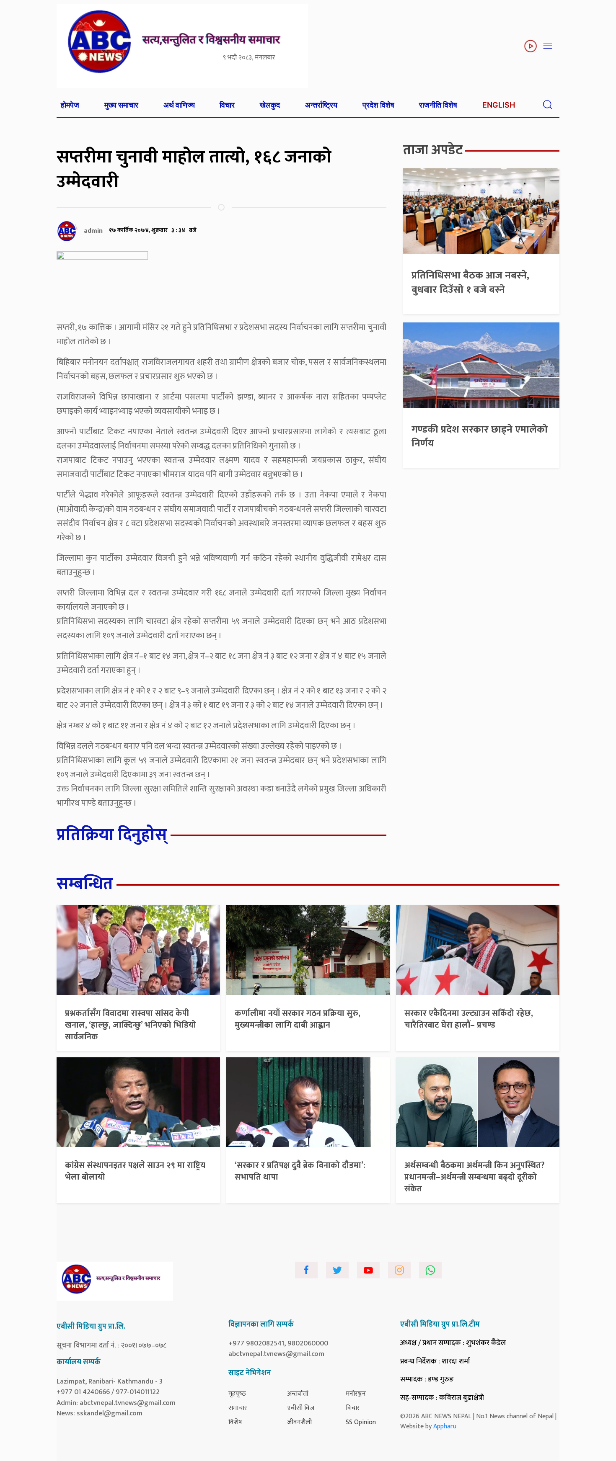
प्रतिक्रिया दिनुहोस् (112, 835)
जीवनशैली (299, 1422)
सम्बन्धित (85, 884)
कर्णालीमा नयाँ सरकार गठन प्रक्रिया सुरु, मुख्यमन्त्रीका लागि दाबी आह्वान (297, 1019)
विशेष (235, 1422)
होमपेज (70, 104)
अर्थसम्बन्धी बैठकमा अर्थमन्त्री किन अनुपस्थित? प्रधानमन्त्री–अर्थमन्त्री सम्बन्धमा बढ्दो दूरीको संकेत (474, 1177)
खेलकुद (270, 104)
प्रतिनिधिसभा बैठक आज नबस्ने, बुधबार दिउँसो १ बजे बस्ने (470, 282)
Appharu (444, 1426)
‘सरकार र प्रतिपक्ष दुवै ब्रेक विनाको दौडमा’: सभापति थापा (300, 1171)
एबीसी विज (300, 1408)
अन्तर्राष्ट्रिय (321, 104)
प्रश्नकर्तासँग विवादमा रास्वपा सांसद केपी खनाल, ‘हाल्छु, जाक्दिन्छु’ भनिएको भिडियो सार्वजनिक (130, 1025)
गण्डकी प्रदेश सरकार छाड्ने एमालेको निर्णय (480, 436)
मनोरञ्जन (356, 1393)
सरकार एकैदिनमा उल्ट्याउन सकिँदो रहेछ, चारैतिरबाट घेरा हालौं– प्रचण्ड (468, 1019)
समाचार (237, 1408)
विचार (227, 104)
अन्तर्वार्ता (297, 1393)
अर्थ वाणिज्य (179, 104)
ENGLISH (498, 104)
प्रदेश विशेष (378, 104)
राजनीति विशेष (438, 104)
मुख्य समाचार (121, 104)
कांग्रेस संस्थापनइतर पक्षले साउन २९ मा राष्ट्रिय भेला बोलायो (135, 1171)
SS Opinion (361, 1422)
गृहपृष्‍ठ (237, 1393)
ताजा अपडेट (433, 150)
